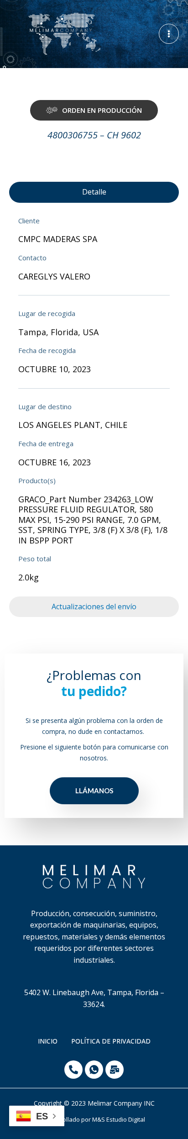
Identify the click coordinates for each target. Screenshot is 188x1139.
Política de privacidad (111, 1041)
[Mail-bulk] (114, 1069)
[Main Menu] (169, 34)
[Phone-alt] (73, 1069)
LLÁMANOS (94, 790)
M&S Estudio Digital (118, 1119)
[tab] (94, 192)
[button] (94, 110)
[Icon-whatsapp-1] (94, 1069)
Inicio (47, 1041)
